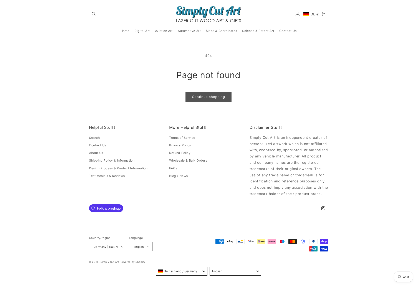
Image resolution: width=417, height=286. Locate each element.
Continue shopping (208, 97)
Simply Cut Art (110, 261)
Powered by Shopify (133, 261)
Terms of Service (182, 137)
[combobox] (181, 271)
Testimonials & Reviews (107, 176)
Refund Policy (179, 153)
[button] (94, 14)
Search (94, 137)
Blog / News (178, 176)
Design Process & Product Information (118, 168)
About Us (96, 153)
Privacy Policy (180, 145)
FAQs (173, 168)
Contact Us (97, 145)
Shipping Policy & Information (111, 160)
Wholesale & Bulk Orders (188, 160)
